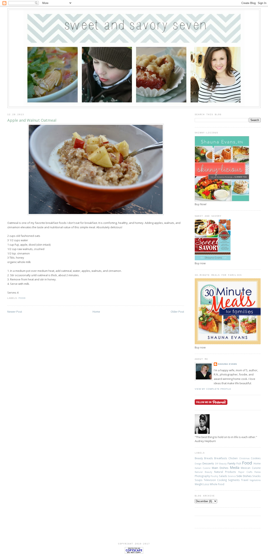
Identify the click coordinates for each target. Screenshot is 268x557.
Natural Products (225, 471)
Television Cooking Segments (222, 480)
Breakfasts (220, 458)
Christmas (244, 458)
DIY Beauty (221, 463)
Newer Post (14, 311)
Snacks (256, 476)
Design (198, 463)
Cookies (256, 458)
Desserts (208, 463)
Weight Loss (202, 484)
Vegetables (255, 480)
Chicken (233, 458)
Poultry (214, 476)
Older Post (177, 311)
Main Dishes (220, 468)
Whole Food (217, 484)
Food (22, 298)
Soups (198, 480)
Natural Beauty (203, 472)
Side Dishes (243, 476)
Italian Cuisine (203, 468)
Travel (244, 480)
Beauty (199, 458)
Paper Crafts (245, 472)
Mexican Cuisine (251, 467)
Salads (223, 476)
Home (96, 311)
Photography (202, 476)
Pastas (257, 472)
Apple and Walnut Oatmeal (31, 120)
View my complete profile (213, 389)
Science (232, 476)
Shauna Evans (227, 364)
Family (232, 463)
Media (234, 467)
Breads (208, 458)
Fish (238, 463)
